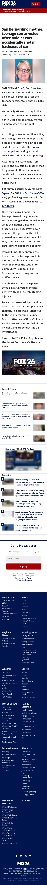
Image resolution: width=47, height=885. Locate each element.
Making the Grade (28, 636)
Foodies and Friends (29, 727)
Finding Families (28, 641)
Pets (23, 647)
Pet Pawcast (26, 730)
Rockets (25, 678)
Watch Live (35, 4)
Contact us (26, 751)
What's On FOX (27, 765)
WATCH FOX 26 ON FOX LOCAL (29, 760)
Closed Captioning (29, 791)
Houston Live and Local (9, 738)
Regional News (6, 634)
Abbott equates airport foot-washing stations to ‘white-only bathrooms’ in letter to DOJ (16, 416)
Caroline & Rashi (28, 710)
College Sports (27, 681)
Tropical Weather (8, 680)
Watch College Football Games (8, 811)
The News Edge (8, 715)
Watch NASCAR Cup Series (9, 819)
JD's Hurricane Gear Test (9, 684)
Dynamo (25, 684)
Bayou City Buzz (8, 734)
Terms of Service (25, 580)
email (30, 856)
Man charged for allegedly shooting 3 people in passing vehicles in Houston (28, 503)
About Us (27, 748)
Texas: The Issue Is (9, 731)
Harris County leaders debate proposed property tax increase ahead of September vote (29, 482)
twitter (21, 856)
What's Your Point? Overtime (9, 727)
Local (24, 601)
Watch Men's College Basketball (9, 829)
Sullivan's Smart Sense (28, 622)
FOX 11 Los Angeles (25, 51)
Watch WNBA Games (7, 839)
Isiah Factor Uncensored (6, 708)
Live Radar (6, 672)
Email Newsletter (28, 767)
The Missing (26, 732)
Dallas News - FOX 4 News (9, 639)
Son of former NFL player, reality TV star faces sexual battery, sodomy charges (15, 405)
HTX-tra (26, 800)
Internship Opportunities (27, 776)
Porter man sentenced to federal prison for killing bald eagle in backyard (28, 527)
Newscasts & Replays (7, 610)
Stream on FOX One (7, 802)
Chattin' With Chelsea (7, 719)
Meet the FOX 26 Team (28, 755)
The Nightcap (7, 712)
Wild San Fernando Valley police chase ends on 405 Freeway (16, 426)
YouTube (5, 617)
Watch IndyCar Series (7, 824)
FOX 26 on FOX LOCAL (8, 602)
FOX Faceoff (26, 719)
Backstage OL (7, 757)
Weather (6, 668)
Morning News (29, 632)
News (25, 597)
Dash (24, 687)
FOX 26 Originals (26, 705)
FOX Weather (7, 697)
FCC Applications (28, 794)
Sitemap (25, 626)
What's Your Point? (9, 723)
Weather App (7, 691)
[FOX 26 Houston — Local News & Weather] (9, 4)
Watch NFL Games (9, 807)
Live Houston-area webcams (9, 676)
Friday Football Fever (27, 693)
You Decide (26, 612)
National (25, 606)
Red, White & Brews (29, 713)
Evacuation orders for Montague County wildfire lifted (14, 394)
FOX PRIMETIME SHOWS (8, 766)
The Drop (5, 751)
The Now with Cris (9, 754)
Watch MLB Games (9, 815)
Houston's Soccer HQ (28, 736)
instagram (26, 856)
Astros (24, 672)
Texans (24, 675)
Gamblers (25, 689)
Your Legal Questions (26, 658)
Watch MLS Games (9, 843)
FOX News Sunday (29, 618)
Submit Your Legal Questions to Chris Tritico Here (29, 652)
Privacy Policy (26, 578)
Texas (24, 603)
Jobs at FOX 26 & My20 (28, 771)
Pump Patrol (7, 694)
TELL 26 (5, 606)
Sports (25, 668)
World (24, 609)
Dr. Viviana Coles (28, 638)
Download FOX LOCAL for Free (19, 449)
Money (24, 615)
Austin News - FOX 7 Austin (9, 645)
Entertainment (10, 748)
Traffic (4, 688)
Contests (5, 770)
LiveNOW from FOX (9, 614)
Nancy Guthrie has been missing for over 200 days (15, 437)
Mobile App (26, 780)
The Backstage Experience (8, 761)
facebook (17, 856)
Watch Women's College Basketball (9, 834)
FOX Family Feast (28, 662)
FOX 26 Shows (9, 703)
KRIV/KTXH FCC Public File (28, 787)
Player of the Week (29, 697)
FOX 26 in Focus (28, 716)
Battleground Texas (9, 742)
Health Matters (27, 644)
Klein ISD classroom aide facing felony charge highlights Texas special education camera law (29, 493)
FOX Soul (5, 619)
